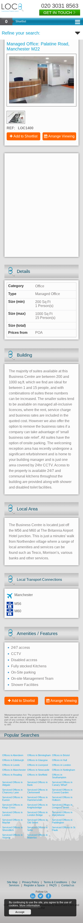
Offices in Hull (59, 760)
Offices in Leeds (11, 765)
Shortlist (20, 21)
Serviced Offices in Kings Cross (12, 806)
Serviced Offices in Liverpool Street (62, 806)
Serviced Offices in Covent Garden (62, 791)
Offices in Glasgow (37, 760)
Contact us (67, 885)
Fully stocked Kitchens (28, 666)
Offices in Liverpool (37, 765)
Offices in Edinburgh (13, 760)
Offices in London (61, 765)
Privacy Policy (31, 882)
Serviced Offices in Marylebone (62, 813)
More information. (30, 905)
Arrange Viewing (61, 136)
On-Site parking (23, 672)
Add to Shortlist (25, 136)
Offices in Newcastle (38, 770)
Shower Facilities (24, 685)
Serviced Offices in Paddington (62, 821)
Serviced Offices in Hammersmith (37, 798)
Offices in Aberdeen (12, 755)
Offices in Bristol (60, 755)
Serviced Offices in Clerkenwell (37, 791)
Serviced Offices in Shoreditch (12, 828)
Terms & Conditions (55, 882)
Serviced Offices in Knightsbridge (37, 806)
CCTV (16, 654)
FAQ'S (53, 885)
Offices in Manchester (14, 770)
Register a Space (34, 885)
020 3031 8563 (59, 5)
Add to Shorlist (23, 701)
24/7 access (20, 647)
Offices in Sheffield (37, 774)
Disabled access (24, 660)
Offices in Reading (12, 774)
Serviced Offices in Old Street (37, 821)
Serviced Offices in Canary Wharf (62, 783)
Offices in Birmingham (39, 755)
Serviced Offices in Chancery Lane (12, 791)
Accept (19, 912)
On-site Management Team (32, 678)
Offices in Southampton (59, 776)
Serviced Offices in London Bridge (37, 813)
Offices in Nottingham (63, 770)
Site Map (12, 882)
